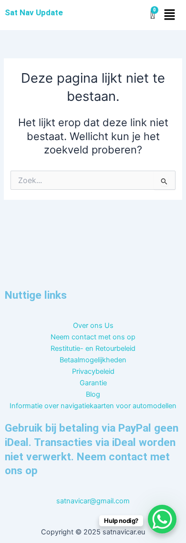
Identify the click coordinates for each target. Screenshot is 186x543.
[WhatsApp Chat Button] (162, 519)
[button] (169, 15)
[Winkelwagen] (152, 15)
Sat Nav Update (34, 12)
